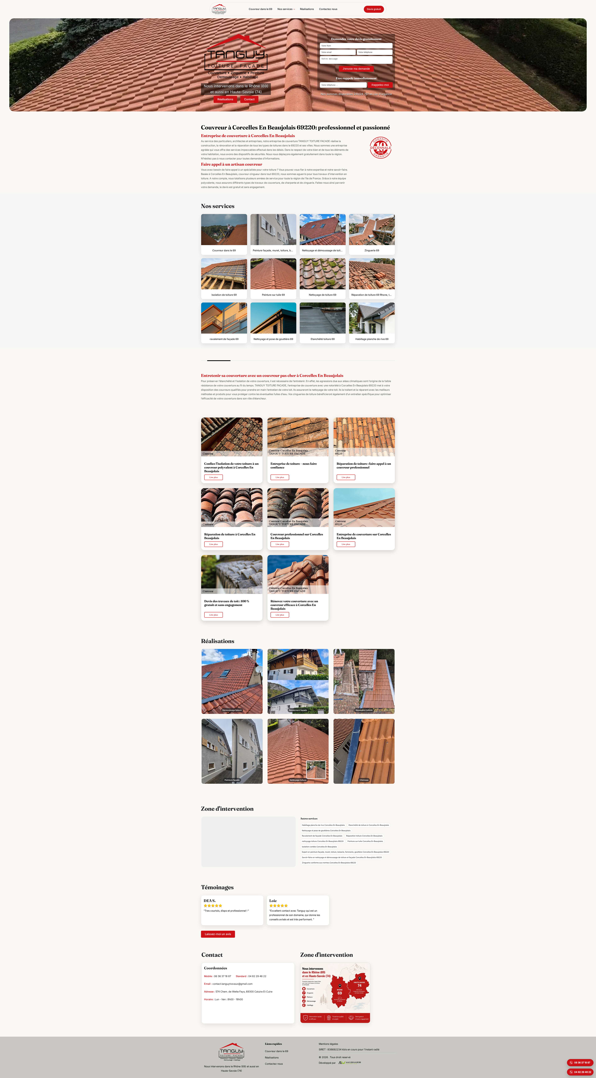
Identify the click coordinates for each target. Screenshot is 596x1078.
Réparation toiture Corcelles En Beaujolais (364, 836)
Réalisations (307, 9)
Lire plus (213, 477)
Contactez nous (328, 9)
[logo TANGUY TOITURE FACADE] (231, 1051)
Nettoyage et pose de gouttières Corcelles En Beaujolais (326, 830)
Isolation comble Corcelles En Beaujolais (319, 846)
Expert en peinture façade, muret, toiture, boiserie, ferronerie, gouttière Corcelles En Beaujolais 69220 (345, 852)
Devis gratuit (374, 9)
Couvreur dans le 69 (260, 9)
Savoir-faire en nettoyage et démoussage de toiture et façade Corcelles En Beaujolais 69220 (342, 857)
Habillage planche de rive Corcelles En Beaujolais (323, 825)
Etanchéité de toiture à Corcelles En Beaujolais (369, 825)
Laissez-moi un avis (218, 934)
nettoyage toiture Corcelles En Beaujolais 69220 (323, 841)
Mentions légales (328, 1043)
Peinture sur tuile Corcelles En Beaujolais (365, 841)
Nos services (285, 9)
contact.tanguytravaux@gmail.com (232, 983)
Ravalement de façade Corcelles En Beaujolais (322, 836)
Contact (249, 99)
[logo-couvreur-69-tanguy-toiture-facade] (219, 9)
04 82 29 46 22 (257, 976)
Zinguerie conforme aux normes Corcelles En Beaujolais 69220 (329, 862)
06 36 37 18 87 (222, 976)
